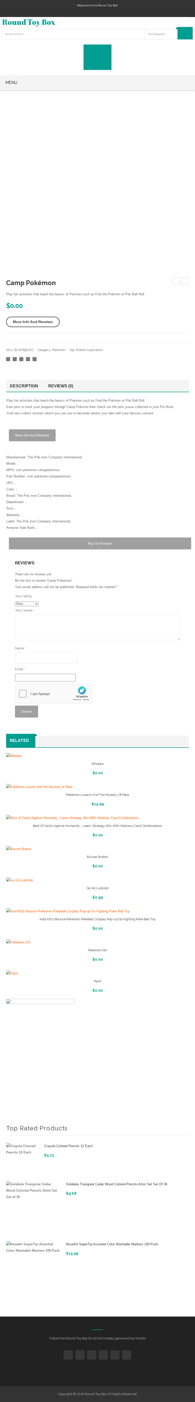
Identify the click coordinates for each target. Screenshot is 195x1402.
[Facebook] (8, 359)
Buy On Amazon (100, 543)
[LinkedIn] (34, 359)
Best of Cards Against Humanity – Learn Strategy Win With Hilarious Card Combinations (97, 826)
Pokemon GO (97, 950)
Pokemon (59, 350)
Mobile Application (89, 350)
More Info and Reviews (32, 435)
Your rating (23, 596)
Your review (25, 610)
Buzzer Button (97, 857)
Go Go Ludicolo (98, 888)
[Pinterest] (21, 359)
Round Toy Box (28, 22)
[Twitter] (15, 359)
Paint (97, 981)
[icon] (68, 1355)
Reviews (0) (60, 386)
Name (20, 648)
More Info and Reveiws (33, 322)
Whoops (97, 764)
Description (24, 386)
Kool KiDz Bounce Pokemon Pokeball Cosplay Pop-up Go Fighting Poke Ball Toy (98, 919)
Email (20, 669)
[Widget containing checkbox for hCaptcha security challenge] (53, 693)
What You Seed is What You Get (176, 282)
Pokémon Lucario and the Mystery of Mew (97, 795)
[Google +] (28, 359)
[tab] (25, 386)
